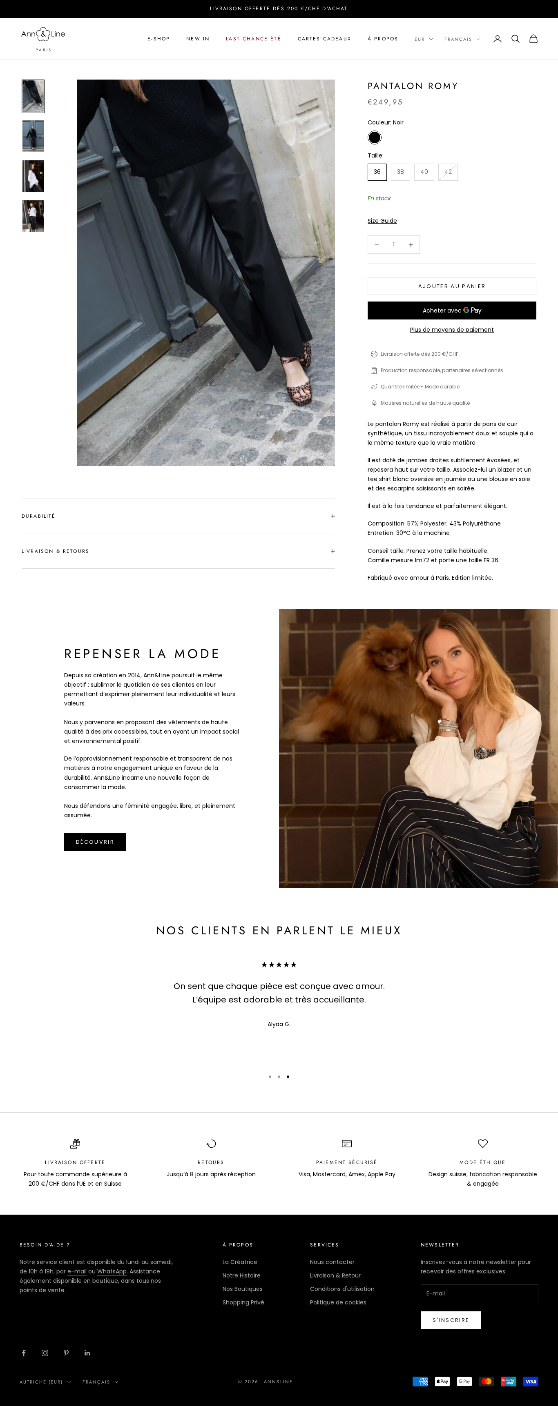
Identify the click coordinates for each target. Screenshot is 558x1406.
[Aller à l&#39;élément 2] (33, 136)
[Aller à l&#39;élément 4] (33, 216)
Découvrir (95, 842)
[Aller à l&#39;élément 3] (33, 176)
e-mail (77, 1271)
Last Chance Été (253, 38)
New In (198, 38)
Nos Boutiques (243, 1289)
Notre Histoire (242, 1275)
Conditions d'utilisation (342, 1289)
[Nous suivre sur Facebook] (24, 1353)
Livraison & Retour (335, 1275)
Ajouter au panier (452, 286)
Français (458, 39)
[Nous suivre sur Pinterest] (66, 1353)
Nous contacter (332, 1262)
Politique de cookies (338, 1302)
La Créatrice (240, 1262)
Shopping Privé (243, 1302)
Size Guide (382, 221)
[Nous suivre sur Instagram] (45, 1353)
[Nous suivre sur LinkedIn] (87, 1353)
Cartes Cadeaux (324, 38)
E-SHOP (158, 38)
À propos (383, 38)
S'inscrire (451, 1320)
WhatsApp (112, 1271)
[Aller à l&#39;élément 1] (33, 96)
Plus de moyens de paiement (452, 330)
